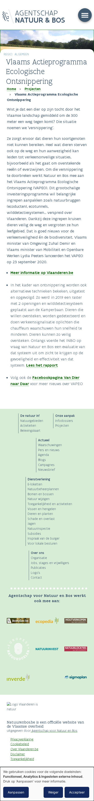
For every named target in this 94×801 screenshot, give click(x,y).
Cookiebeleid (19, 744)
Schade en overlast (41, 519)
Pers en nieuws (49, 450)
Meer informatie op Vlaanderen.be (41, 272)
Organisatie (39, 558)
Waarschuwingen (50, 445)
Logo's (35, 573)
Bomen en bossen (41, 494)
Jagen (32, 524)
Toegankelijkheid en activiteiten (50, 504)
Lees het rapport (42, 365)
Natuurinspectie (39, 529)
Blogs (42, 460)
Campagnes (46, 465)
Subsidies (34, 534)
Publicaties (38, 568)
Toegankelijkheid (22, 759)
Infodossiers (64, 421)
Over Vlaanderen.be (24, 749)
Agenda (43, 455)
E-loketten (35, 484)
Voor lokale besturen (42, 544)
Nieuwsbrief (46, 470)
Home (11, 89)
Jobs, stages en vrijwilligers (50, 563)
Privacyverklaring (21, 739)
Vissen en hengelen (42, 509)
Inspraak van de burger (44, 538)
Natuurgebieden (31, 421)
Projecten (33, 89)
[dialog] (47, 784)
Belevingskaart (30, 431)
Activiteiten (28, 426)
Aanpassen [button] (16, 792)
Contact (36, 578)
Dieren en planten (40, 514)
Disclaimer (17, 754)
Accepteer (77, 792)
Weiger (53, 792)
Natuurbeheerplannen (43, 489)
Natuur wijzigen (39, 499)
